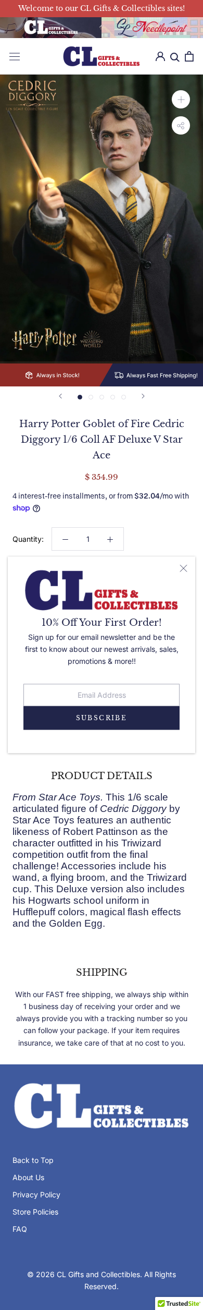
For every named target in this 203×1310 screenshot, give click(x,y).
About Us (28, 1177)
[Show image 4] (112, 397)
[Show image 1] (80, 397)
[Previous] (60, 396)
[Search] (175, 56)
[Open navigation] (14, 56)
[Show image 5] (123, 397)
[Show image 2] (90, 397)
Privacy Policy (36, 1194)
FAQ (19, 1228)
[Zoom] (181, 99)
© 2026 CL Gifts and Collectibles (83, 1274)
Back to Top (33, 1160)
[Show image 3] (101, 397)
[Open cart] (189, 56)
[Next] (143, 396)
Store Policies (35, 1211)
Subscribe (102, 718)
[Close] (183, 569)
